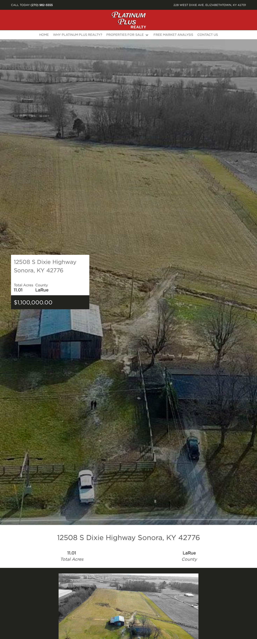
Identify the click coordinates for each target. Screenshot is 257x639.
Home (44, 34)
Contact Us (207, 34)
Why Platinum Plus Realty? (77, 34)
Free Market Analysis (173, 34)
